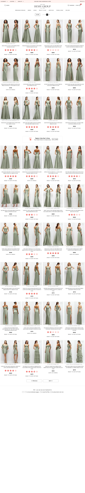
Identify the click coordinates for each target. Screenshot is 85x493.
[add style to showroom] (19, 21)
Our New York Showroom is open (42, 1)
